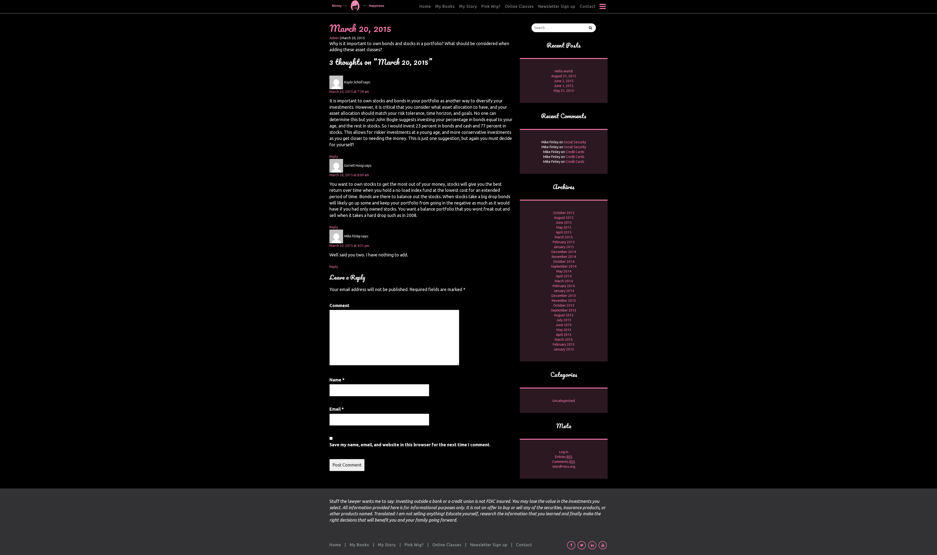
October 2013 (563, 305)
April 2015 (563, 232)
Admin (334, 38)
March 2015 (564, 237)
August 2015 (563, 218)
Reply (333, 156)
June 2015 (564, 222)
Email (336, 409)
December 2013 (563, 296)
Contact (588, 6)
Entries (563, 457)
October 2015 (563, 213)
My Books (445, 6)
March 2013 (564, 339)
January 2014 (563, 291)
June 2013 (564, 325)
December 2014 (563, 252)
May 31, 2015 (564, 91)
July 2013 (563, 320)
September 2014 (563, 266)
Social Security (575, 142)
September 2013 (563, 310)
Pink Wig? (490, 6)
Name (337, 379)
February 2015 (564, 242)
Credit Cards (575, 152)
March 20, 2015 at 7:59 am (349, 92)
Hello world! (564, 71)
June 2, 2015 (563, 81)
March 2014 (564, 281)
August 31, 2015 (563, 76)
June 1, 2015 (563, 86)
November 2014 (564, 257)
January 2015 (563, 247)
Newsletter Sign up (556, 6)
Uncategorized (563, 401)
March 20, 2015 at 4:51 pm (349, 246)
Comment (339, 305)
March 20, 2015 (360, 28)
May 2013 (563, 330)
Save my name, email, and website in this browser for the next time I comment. (409, 444)
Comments (563, 462)
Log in (563, 452)
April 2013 (563, 335)
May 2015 (563, 227)
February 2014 (564, 286)
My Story (468, 6)
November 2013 (564, 300)
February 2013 (564, 344)
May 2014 (563, 271)
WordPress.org (563, 466)
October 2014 (563, 261)
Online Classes (519, 6)
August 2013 (563, 315)
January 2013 (563, 349)
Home (425, 6)
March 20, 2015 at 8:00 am (349, 175)
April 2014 (563, 276)
